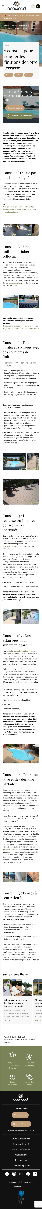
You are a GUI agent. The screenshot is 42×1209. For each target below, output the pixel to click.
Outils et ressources (21, 1138)
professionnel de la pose (13, 849)
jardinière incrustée (10, 546)
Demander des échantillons (22, 116)
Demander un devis (15, 108)
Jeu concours (21, 1160)
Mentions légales (21, 1186)
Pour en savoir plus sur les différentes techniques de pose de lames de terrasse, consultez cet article (20, 209)
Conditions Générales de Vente (21, 1182)
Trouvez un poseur (21, 1165)
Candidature (21, 1154)
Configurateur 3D (21, 1143)
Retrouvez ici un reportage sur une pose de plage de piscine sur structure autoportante (21, 327)
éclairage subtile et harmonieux (22, 651)
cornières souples (13, 283)
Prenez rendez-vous (21, 1149)
